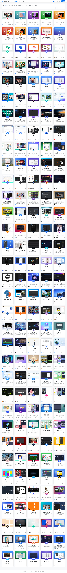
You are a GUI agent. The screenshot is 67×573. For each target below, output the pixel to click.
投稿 (64, 1)
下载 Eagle (31, 571)
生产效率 (12, 5)
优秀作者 (24, 1)
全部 (5, 5)
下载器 (26, 5)
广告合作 (39, 571)
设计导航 (20, 1)
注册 (59, 1)
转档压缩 (15, 5)
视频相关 (23, 5)
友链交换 (43, 571)
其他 (36, 5)
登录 (57, 1)
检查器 (33, 5)
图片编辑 (19, 5)
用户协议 (35, 571)
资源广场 (12, 1)
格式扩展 (30, 5)
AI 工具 (9, 5)
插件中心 (16, 1)
